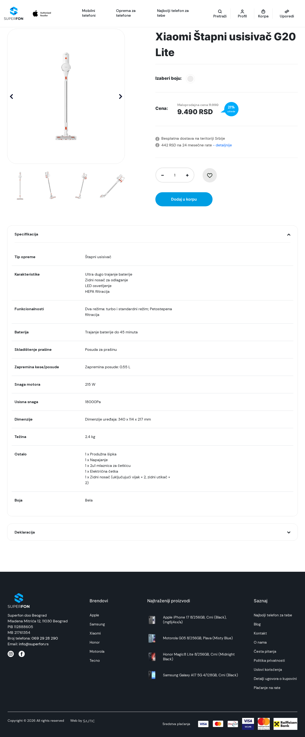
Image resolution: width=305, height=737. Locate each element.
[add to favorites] (210, 175)
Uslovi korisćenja (268, 669)
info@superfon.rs (34, 643)
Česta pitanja (265, 651)
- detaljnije (222, 145)
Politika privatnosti (269, 660)
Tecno (95, 660)
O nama (260, 642)
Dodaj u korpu (184, 199)
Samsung (97, 624)
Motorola (97, 651)
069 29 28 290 (44, 638)
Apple (94, 615)
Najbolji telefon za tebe (273, 615)
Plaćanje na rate (267, 687)
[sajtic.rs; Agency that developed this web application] (89, 720)
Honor (95, 642)
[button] (120, 96)
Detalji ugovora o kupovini (275, 678)
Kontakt (260, 633)
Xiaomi (95, 633)
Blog (257, 624)
